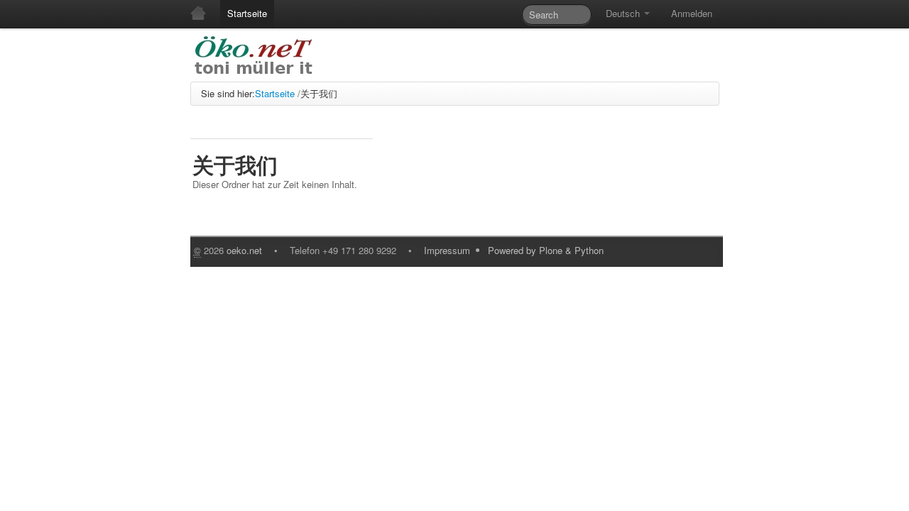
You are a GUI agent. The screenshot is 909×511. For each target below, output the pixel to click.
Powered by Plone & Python (546, 250)
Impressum (447, 250)
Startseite (247, 13)
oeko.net (244, 250)
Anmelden (691, 13)
